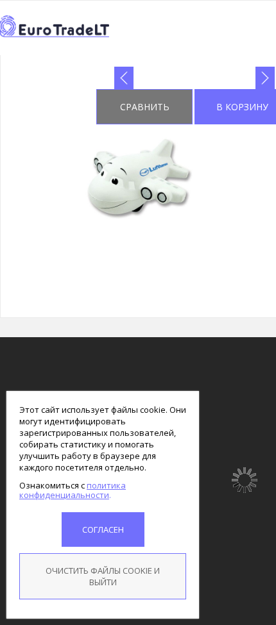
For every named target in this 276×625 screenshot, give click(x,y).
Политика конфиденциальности (72, 490)
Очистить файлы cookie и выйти (103, 576)
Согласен (103, 529)
